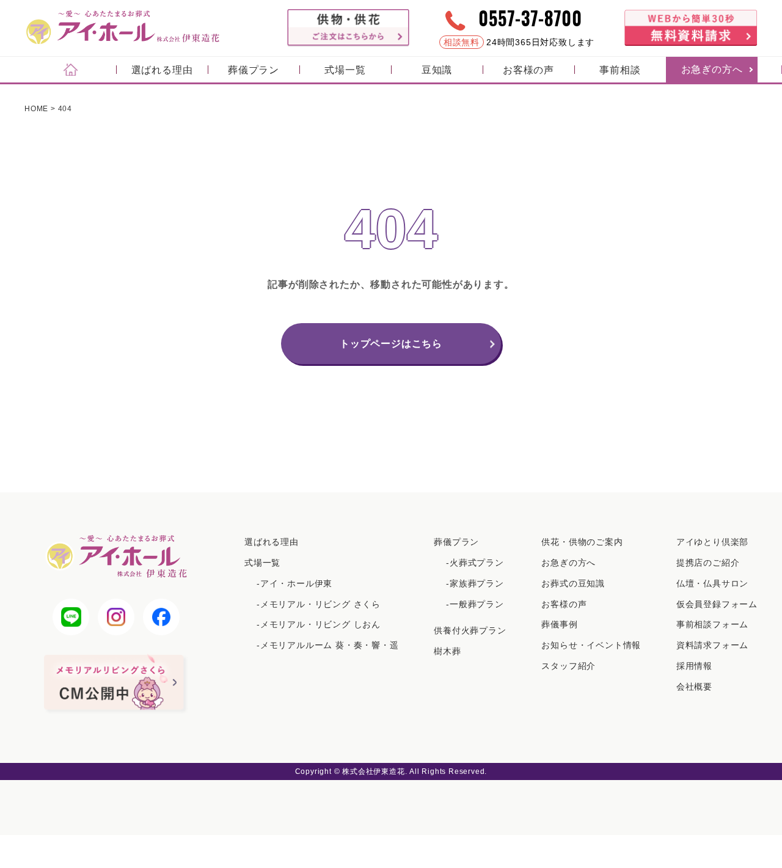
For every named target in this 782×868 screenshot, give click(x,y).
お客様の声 (528, 70)
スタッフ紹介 (568, 666)
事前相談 (619, 70)
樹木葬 (447, 651)
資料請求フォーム (712, 645)
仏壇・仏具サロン (712, 583)
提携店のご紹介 (708, 562)
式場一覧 (344, 70)
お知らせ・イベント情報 (591, 645)
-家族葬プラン (475, 583)
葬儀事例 (559, 624)
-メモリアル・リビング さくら (319, 604)
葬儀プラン (253, 70)
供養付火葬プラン (470, 630)
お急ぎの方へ (712, 69)
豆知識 (437, 70)
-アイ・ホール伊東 (294, 583)
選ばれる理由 (162, 70)
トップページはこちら (391, 343)
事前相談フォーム (712, 624)
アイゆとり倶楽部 (712, 542)
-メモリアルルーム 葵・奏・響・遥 (328, 645)
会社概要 (694, 686)
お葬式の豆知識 (573, 583)
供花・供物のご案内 (582, 542)
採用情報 (694, 666)
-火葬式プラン (475, 562)
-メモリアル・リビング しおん (319, 624)
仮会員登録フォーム (717, 604)
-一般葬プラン (475, 604)
